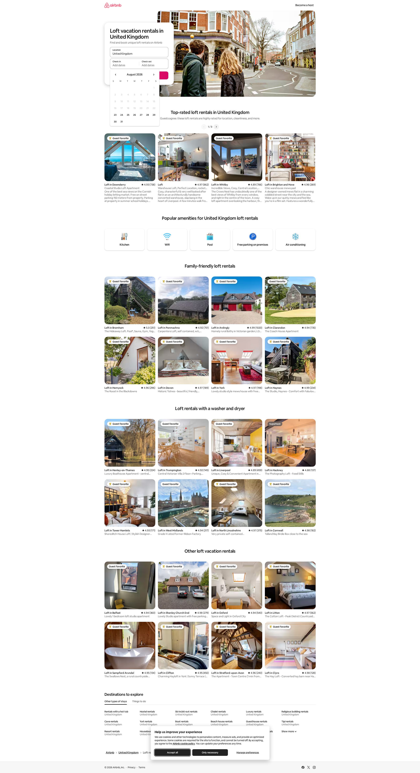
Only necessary (210, 752)
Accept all (172, 752)
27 (141, 114)
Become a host (304, 5)
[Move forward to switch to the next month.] (154, 75)
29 (154, 114)
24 (121, 114)
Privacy (131, 767)
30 (115, 121)
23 (115, 114)
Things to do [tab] (139, 701)
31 (121, 121)
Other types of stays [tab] (115, 701)
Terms (141, 767)
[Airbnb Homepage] (112, 5)
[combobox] (139, 54)
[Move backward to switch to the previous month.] (116, 75)
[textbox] (124, 65)
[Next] (216, 126)
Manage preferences (247, 752)
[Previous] (204, 126)
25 (128, 114)
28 (147, 114)
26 (134, 114)
